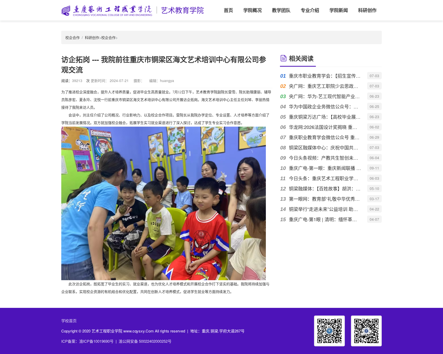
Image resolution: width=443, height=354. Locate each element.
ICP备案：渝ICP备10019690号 (87, 341)
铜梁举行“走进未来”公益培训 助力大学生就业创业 (325, 209)
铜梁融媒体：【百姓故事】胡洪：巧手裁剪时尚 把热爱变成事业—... (325, 188)
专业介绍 (310, 10)
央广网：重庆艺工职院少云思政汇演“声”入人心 (325, 86)
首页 (228, 10)
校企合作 (72, 37)
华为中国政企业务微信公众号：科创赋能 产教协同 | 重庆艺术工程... (325, 106)
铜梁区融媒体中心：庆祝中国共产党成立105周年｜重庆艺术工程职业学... (325, 147)
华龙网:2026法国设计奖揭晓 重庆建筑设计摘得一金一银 (325, 127)
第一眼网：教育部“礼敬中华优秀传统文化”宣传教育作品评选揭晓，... (325, 198)
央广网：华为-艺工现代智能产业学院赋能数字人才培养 (325, 96)
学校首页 (69, 320)
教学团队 (281, 10)
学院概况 (252, 10)
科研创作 (367, 10)
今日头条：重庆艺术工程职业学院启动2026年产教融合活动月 (325, 178)
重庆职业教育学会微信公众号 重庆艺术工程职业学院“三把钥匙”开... (325, 137)
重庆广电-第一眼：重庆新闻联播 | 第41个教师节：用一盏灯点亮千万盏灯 (325, 168)
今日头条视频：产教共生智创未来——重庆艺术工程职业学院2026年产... (325, 157)
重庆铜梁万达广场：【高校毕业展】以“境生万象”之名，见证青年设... (325, 116)
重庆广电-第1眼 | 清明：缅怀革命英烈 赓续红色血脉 (325, 219)
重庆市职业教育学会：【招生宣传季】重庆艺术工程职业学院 (325, 75)
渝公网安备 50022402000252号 (145, 341)
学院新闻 (338, 10)
